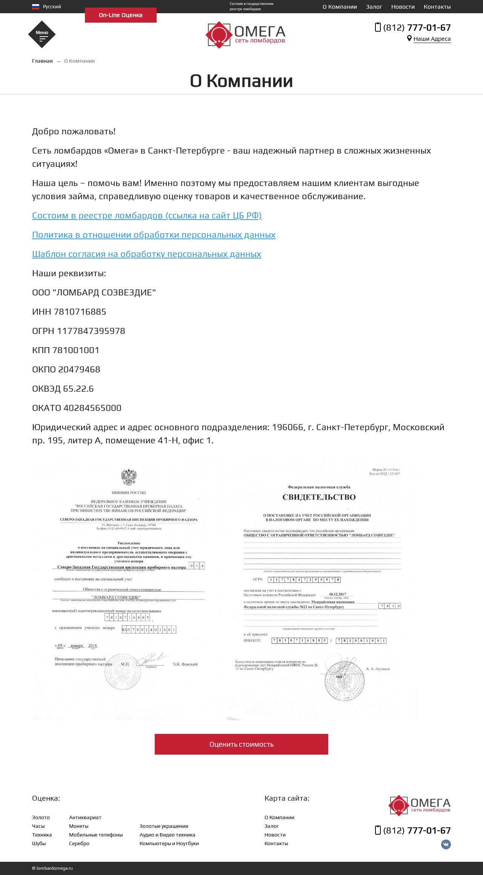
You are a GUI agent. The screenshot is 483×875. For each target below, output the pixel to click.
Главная (42, 61)
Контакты (437, 6)
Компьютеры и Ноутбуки (169, 843)
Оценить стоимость (241, 744)
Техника (42, 835)
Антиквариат (85, 817)
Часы (38, 826)
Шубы (39, 843)
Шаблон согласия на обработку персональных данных (146, 254)
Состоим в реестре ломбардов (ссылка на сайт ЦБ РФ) (147, 215)
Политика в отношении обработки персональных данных (153, 234)
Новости (403, 6)
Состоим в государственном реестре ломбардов (252, 6)
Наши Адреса (432, 38)
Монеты (78, 826)
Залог (374, 6)
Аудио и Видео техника (167, 835)
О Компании (340, 6)
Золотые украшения (164, 826)
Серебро (79, 843)
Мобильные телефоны (96, 835)
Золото (41, 817)
